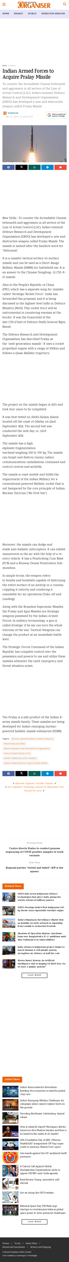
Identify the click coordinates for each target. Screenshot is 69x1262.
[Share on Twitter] (21, 167)
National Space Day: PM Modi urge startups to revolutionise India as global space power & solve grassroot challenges (43, 1209)
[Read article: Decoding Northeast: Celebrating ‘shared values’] (10, 1118)
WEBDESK (13, 113)
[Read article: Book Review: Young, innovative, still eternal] (10, 1184)
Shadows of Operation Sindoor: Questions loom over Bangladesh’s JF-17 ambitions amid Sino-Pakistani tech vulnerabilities (42, 937)
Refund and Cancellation (13, 1247)
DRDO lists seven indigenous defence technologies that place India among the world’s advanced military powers (39, 897)
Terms (17, 1243)
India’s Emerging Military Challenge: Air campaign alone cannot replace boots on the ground (42, 1104)
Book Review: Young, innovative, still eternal (39, 1181)
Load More (34, 975)
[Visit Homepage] (34, 5)
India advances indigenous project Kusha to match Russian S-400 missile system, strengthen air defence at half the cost (41, 950)
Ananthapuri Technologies (26, 1255)
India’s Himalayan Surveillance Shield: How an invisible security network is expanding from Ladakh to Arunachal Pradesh (41, 923)
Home (5, 14)
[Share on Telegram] (47, 167)
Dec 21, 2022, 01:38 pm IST (19, 116)
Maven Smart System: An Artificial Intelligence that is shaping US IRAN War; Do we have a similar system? (41, 964)
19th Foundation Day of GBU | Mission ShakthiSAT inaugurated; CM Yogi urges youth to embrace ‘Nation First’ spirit (42, 1143)
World (32, 14)
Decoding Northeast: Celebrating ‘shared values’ (42, 1115)
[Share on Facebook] (8, 167)
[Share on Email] (60, 167)
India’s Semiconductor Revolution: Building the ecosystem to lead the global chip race (42, 1091)
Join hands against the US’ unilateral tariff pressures (43, 1155)
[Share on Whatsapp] (34, 167)
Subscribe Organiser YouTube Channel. (34, 783)
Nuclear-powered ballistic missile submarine (33, 739)
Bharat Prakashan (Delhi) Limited (17, 1252)
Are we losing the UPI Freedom (37, 1193)
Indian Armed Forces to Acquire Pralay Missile (25, 763)
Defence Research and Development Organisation (27, 748)
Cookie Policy (31, 1243)
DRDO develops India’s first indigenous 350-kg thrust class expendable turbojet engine (41, 909)
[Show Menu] (3, 5)
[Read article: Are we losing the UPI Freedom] (10, 1197)
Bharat (18, 14)
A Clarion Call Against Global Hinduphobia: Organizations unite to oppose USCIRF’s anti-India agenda (40, 1170)
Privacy (5, 1243)
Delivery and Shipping (40, 1247)
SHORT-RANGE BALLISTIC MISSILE (20, 758)
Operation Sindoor (53, 14)
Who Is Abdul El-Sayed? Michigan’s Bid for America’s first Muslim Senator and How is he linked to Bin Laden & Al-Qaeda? (43, 1130)
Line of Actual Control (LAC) (17, 753)
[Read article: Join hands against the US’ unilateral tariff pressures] (10, 1157)
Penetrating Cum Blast (14, 744)
